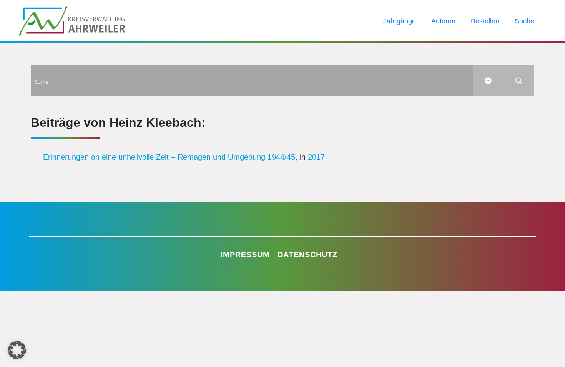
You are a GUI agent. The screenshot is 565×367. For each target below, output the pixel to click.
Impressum (245, 254)
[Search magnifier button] (519, 80)
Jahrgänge (399, 21)
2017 (316, 157)
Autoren (443, 21)
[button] (17, 350)
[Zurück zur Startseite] (72, 20)
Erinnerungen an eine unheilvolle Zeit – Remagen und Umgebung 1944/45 (169, 157)
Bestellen (485, 21)
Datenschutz (307, 254)
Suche (524, 21)
